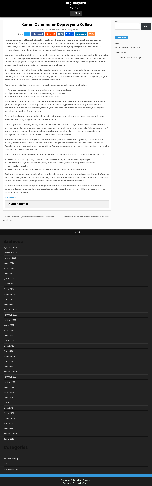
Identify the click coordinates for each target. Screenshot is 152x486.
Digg (71, 34)
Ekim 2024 (9, 361)
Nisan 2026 (9, 268)
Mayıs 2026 (9, 263)
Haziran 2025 (10, 320)
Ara (116, 21)
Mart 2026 (8, 273)
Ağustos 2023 (10, 433)
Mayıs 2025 (9, 325)
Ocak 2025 (9, 346)
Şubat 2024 (9, 402)
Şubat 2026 (9, 278)
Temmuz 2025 (10, 314)
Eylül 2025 (8, 304)
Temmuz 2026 (10, 252)
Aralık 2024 (9, 351)
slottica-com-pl (11, 458)
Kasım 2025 (9, 294)
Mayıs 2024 (9, 387)
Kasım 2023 (9, 418)
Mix (92, 34)
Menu (77, 13)
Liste (117, 42)
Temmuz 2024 (11, 376)
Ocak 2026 (9, 283)
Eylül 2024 (8, 366)
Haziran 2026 (10, 258)
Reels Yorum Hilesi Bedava (127, 47)
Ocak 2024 (9, 407)
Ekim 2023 (8, 423)
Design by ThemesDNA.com (76, 483)
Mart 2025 (8, 335)
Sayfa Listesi (120, 52)
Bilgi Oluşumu (76, 3)
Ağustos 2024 (10, 371)
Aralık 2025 (9, 289)
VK (62, 34)
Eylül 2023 (8, 428)
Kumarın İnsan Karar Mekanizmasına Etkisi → (87, 216)
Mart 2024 (8, 397)
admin (41, 29)
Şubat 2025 (9, 340)
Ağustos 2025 (10, 309)
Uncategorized (71, 29)
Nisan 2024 (9, 392)
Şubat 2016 (9, 439)
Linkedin (82, 34)
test (5, 463)
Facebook (38, 34)
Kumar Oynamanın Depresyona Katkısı (57, 24)
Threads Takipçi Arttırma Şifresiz (130, 57)
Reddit (52, 34)
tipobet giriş (10, 197)
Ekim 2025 (8, 299)
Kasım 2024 (9, 356)
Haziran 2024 (10, 382)
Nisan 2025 (9, 330)
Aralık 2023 (9, 413)
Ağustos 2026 (10, 247)
